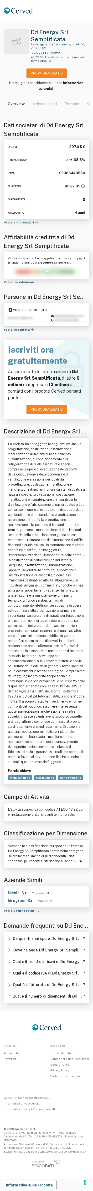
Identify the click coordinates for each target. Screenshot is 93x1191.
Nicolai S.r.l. (19, 893)
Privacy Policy (59, 1070)
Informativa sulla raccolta (29, 1185)
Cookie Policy (59, 1064)
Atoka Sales (12, 1053)
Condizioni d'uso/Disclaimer (69, 1059)
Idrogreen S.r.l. (22, 900)
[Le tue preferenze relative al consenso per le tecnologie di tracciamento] (84, 1182)
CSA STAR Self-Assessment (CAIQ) (28, 1097)
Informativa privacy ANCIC (22, 1103)
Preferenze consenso (65, 1076)
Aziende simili (44, 104)
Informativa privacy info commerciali (29, 1109)
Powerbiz (10, 1059)
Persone (71, 104)
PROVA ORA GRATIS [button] (47, 73)
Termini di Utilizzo (62, 1053)
